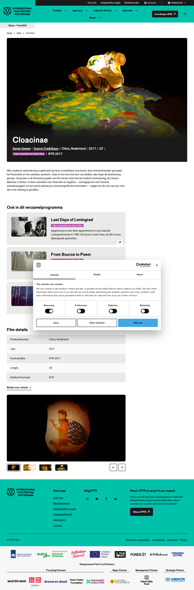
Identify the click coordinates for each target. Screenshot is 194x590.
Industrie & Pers (102, 10)
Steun (92, 17)
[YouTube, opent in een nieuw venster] (96, 498)
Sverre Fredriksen (46, 148)
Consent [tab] (54, 275)
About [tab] (139, 274)
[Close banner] (157, 265)
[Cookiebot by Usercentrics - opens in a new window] (138, 265)
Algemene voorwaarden (138, 540)
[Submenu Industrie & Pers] (115, 10)
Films (19, 33)
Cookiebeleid (158, 540)
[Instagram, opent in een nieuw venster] (87, 498)
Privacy (183, 540)
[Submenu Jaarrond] (86, 10)
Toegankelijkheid (62, 514)
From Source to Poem (71, 254)
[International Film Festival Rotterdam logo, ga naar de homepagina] (17, 11)
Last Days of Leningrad (72, 219)
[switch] (81, 311)
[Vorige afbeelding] (113, 467)
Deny (56, 323)
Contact (57, 525)
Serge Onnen (21, 148)
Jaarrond (77, 10)
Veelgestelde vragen (110, 2)
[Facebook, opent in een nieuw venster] (106, 498)
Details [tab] (97, 274)
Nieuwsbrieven (61, 503)
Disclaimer (172, 540)
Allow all (137, 323)
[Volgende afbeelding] (122, 467)
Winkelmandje (131, 2)
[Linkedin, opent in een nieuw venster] (115, 498)
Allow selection (97, 323)
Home (9, 33)
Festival (57, 10)
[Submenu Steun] (100, 17)
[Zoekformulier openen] (185, 14)
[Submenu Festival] (65, 10)
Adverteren (59, 519)
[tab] (13, 467)
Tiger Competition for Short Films (29, 154)
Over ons (92, 2)
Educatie (128, 10)
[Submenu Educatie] (136, 10)
